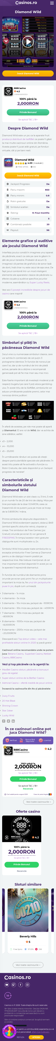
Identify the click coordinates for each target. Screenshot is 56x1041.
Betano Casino (15, 653)
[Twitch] (13, 984)
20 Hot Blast (8, 700)
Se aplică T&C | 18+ (28, 773)
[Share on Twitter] (8, 721)
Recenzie (28, 789)
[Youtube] (6, 984)
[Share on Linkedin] (13, 721)
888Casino (16, 657)
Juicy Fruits (8, 695)
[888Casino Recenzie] (8, 751)
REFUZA (20, 1037)
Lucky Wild (8, 715)
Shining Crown (10, 705)
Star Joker (7, 710)
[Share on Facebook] (3, 721)
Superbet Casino (34, 653)
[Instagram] (27, 984)
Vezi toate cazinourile (38, 801)
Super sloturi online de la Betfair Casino (23, 678)
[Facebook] (20, 984)
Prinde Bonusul (28, 779)
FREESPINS (8, 537)
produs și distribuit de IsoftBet (18, 139)
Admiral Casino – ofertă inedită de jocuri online (27, 683)
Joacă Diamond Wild (28, 73)
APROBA (36, 1037)
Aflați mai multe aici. (40, 1032)
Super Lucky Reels (39, 282)
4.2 (37, 837)
